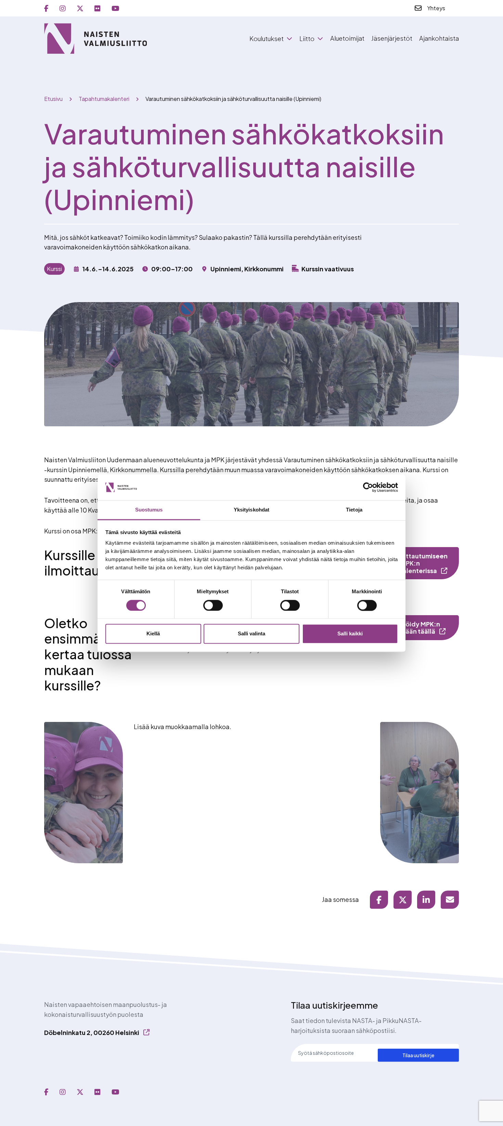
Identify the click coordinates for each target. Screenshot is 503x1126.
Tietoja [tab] (354, 510)
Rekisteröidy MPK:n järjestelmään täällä (407, 627)
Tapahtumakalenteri (104, 98)
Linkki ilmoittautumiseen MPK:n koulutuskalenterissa (410, 563)
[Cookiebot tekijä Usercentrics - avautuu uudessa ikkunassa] (368, 487)
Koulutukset (266, 38)
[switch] (213, 605)
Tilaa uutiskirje (418, 1055)
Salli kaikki (350, 634)
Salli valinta (251, 634)
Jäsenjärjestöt (391, 38)
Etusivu (53, 98)
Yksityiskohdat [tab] (251, 510)
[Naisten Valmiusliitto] (95, 38)
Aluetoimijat (347, 38)
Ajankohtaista (439, 38)
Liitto (306, 38)
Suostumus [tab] (149, 510)
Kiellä (153, 634)
